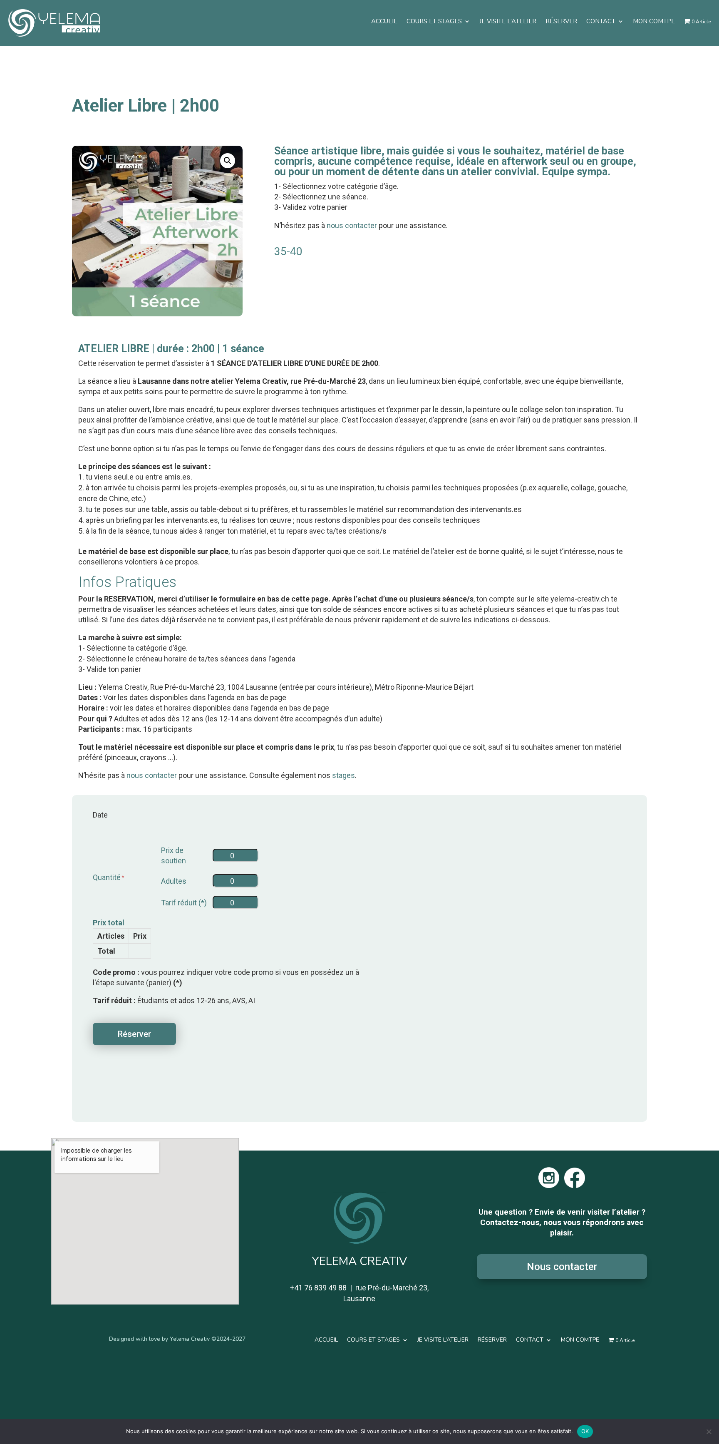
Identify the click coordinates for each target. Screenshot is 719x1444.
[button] (227, 160)
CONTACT (600, 21)
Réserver (134, 1034)
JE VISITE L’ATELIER (507, 21)
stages (343, 775)
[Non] (708, 1431)
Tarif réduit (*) (184, 902)
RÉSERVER (561, 21)
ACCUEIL (384, 21)
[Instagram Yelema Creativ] (548, 1185)
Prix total (108, 922)
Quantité (107, 877)
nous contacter (352, 225)
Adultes (173, 881)
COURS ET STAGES (434, 21)
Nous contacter (562, 1267)
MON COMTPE (654, 21)
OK (585, 1431)
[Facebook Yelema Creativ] (574, 1185)
